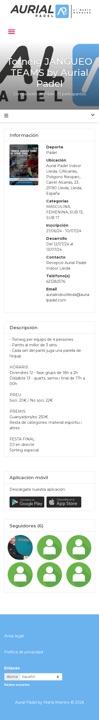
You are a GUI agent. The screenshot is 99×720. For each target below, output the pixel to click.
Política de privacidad (23, 652)
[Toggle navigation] (11, 32)
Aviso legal (14, 636)
